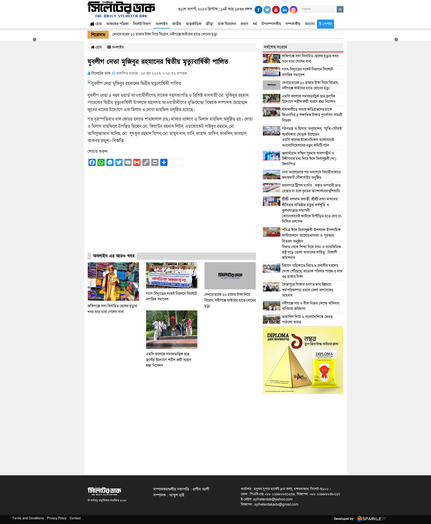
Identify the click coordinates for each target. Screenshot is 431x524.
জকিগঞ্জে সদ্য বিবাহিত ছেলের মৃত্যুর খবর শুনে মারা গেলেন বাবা (310, 58)
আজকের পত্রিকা (117, 24)
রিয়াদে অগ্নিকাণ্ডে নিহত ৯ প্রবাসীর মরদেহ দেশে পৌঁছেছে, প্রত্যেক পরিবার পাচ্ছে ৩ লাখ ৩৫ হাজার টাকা (312, 271)
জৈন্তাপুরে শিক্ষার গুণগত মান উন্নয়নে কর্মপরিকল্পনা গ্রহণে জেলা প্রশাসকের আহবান (307, 290)
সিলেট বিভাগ (142, 24)
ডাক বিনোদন (227, 24)
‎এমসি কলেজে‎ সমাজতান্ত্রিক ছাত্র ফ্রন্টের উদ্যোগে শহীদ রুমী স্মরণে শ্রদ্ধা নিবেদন (168, 360)
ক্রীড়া (209, 24)
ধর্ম (255, 24)
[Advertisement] (171, 213)
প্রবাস (244, 24)
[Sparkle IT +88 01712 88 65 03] (370, 518)
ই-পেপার (325, 24)
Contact (75, 518)
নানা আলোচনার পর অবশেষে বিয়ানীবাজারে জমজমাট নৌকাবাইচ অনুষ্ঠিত (311, 175)
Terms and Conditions (28, 518)
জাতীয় (176, 24)
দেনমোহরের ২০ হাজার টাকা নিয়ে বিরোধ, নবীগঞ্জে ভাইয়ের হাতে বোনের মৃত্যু (230, 300)
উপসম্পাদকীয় (271, 24)
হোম (98, 24)
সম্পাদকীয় (293, 24)
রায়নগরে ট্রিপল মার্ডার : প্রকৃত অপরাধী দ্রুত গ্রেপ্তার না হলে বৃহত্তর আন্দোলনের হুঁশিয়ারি (311, 188)
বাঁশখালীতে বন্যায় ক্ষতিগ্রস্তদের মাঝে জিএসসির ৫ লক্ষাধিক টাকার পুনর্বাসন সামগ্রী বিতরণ (312, 115)
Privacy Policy (56, 518)
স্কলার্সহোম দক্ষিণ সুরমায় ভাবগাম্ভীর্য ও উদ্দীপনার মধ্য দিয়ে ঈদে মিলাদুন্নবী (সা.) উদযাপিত (309, 159)
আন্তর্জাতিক (193, 24)
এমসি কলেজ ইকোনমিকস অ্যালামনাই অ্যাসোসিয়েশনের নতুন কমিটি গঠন (312, 137)
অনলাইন (162, 24)
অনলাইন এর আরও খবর (113, 256)
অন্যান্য (310, 24)
